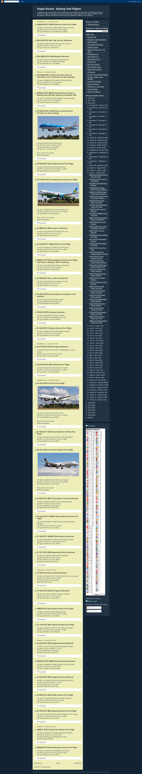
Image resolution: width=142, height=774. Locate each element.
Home (58, 763)
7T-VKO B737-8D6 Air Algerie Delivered (53, 591)
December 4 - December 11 (98, 116)
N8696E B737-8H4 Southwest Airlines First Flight (57, 748)
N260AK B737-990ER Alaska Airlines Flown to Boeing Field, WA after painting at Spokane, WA (56, 94)
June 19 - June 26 (95, 340)
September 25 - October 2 (98, 150)
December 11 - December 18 (98, 112)
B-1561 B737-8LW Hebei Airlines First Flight (55, 695)
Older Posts (77, 763)
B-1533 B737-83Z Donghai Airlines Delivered (55, 643)
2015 (89, 403)
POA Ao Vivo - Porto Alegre (96, 86)
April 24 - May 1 (95, 360)
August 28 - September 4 (97, 165)
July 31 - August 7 (95, 326)
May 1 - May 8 (94, 358)
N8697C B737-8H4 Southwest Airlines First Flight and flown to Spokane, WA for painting (57, 261)
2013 (89, 408)
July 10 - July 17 (95, 333)
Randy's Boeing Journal (95, 69)
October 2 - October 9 (96, 147)
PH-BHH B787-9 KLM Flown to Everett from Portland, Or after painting (55, 112)
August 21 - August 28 (96, 168)
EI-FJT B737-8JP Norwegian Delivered (52, 347)
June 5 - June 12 (95, 345)
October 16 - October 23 (97, 143)
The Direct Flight (93, 89)
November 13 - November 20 (98, 129)
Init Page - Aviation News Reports (98, 74)
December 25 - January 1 (97, 105)
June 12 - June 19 (95, 343)
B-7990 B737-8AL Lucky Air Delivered (52, 278)
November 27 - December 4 (98, 120)
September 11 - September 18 (99, 157)
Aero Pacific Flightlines (94, 81)
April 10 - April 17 (95, 365)
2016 (89, 103)
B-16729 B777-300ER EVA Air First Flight (53, 244)
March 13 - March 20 (96, 375)
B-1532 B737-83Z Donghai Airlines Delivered (55, 677)
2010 (89, 415)
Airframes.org (92, 62)
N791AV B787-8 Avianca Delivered (51, 312)
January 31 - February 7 (97, 390)
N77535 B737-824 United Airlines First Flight (55, 164)
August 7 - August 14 (96, 173)
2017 (89, 100)
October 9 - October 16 (97, 145)
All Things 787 (92, 37)
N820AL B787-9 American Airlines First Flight (55, 730)
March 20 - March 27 (96, 372)
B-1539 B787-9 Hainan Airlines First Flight (54, 328)
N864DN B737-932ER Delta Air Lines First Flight (56, 24)
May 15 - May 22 (95, 353)
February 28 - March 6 (96, 380)
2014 (89, 405)
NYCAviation (91, 72)
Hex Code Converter (94, 64)
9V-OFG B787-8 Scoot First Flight (50, 383)
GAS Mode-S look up (94, 59)
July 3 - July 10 (94, 335)
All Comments (92, 611)
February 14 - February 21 (98, 385)
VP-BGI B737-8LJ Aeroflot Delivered (52, 573)
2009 (89, 417)
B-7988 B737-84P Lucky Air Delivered (52, 228)
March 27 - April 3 (95, 370)
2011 (89, 412)
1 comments (42, 705)
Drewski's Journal (93, 47)
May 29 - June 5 (95, 348)
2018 (89, 98)
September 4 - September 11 (98, 161)
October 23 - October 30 (97, 140)
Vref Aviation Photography (95, 45)
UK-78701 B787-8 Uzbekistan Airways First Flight (57, 180)
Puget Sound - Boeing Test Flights (59, 8)
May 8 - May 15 (94, 355)
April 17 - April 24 (95, 363)
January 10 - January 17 (97, 397)
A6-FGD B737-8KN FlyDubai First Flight (53, 365)
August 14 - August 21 (96, 170)
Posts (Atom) (46, 767)
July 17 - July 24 (95, 331)
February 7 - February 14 (97, 387)
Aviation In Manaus (93, 84)
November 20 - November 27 (98, 125)
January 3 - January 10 (97, 400)
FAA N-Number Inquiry (94, 67)
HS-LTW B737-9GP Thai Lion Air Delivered (54, 40)
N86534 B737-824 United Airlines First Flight (55, 609)
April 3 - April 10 (95, 368)
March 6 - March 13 (96, 377)
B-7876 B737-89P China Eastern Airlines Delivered (57, 499)
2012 (89, 410)
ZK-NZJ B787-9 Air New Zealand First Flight (55, 450)
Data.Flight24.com (93, 57)
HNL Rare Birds (92, 42)
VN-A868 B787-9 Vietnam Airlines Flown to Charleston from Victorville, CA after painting (56, 76)
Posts (90, 607)
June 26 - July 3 (95, 338)
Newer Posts (38, 763)
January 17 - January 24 (97, 395)
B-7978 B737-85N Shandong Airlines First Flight (56, 711)
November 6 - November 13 (98, 133)
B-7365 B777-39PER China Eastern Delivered (55, 536)
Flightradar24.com (93, 54)
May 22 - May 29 (95, 350)
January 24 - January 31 (97, 392)
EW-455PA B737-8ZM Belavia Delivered (53, 56)
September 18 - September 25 (99, 152)
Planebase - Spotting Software (97, 39)
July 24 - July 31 (95, 328)
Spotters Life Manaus (94, 92)
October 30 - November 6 (97, 138)
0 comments (42, 35)
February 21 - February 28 (98, 382)
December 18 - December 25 (98, 108)
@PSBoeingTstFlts (93, 24)
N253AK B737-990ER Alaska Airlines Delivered (56, 661)
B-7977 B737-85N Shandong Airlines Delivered (56, 552)
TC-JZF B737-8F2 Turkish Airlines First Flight (55, 625)
